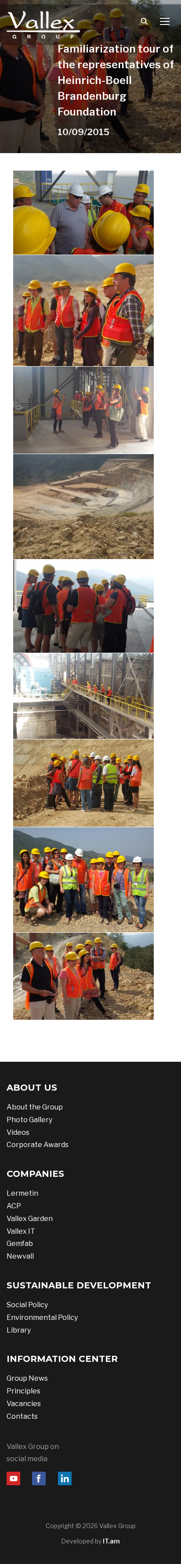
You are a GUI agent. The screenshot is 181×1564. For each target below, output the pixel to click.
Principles (23, 1391)
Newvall (20, 1256)
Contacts (22, 1416)
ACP (14, 1206)
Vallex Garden (30, 1218)
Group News (27, 1378)
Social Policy (27, 1305)
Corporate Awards (38, 1145)
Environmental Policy (42, 1317)
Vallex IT (21, 1231)
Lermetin (22, 1193)
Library (19, 1330)
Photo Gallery (29, 1120)
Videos (18, 1132)
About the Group (35, 1107)
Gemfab (20, 1243)
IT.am (111, 1541)
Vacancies (24, 1404)
